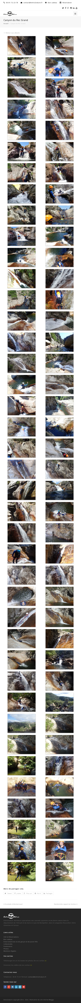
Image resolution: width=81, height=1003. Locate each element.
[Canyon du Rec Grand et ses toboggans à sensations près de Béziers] (21, 532)
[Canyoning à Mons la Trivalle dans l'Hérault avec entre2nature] (21, 172)
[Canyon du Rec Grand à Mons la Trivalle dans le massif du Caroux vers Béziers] (59, 109)
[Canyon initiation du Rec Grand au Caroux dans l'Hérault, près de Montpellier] (21, 850)
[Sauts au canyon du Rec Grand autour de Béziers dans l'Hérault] (59, 469)
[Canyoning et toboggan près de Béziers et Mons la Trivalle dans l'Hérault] (21, 320)
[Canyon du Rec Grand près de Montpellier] (59, 426)
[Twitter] (63, 8)
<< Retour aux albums (12, 33)
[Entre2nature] (10, 13)
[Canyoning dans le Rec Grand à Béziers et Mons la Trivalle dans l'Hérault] (21, 257)
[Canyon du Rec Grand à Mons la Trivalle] (59, 490)
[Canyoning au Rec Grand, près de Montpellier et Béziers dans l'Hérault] (21, 215)
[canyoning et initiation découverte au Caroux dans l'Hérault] (21, 829)
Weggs (51, 1000)
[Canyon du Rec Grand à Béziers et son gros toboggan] (21, 363)
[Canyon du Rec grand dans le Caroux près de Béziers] (59, 363)
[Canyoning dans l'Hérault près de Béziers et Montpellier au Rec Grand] (21, 299)
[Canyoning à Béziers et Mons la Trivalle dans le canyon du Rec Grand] (21, 151)
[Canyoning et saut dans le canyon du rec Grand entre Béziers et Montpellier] (59, 193)
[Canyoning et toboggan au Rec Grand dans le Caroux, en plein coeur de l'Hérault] (59, 723)
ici (45, 961)
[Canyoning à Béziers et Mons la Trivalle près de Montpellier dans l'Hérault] (59, 172)
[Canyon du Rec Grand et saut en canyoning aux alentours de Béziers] (21, 448)
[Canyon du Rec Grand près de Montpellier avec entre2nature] (59, 448)
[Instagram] (71, 8)
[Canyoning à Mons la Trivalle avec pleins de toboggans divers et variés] (59, 151)
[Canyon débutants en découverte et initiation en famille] (21, 808)
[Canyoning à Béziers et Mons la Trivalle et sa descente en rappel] (21, 278)
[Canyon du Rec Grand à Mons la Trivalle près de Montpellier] (21, 405)
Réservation (67, 3)
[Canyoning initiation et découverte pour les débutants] (59, 786)
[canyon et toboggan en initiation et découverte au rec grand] (59, 808)
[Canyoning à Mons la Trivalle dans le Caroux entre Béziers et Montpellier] (59, 257)
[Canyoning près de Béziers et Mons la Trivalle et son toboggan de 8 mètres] (59, 320)
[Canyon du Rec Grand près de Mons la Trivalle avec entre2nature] (59, 236)
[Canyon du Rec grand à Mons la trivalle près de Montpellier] (59, 130)
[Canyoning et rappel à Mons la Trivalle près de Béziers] (21, 426)
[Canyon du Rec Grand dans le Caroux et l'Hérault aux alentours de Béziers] (21, 384)
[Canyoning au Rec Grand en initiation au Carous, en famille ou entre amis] (59, 744)
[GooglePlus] (8, 986)
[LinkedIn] (74, 8)
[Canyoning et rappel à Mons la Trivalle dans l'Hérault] (59, 278)
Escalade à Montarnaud (13, 904)
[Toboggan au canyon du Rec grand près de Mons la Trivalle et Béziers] (59, 215)
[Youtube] (76, 8)
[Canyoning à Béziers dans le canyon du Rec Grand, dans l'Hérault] (59, 342)
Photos (6, 949)
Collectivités (8, 944)
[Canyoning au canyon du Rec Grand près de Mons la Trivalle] (59, 405)
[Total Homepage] (11, 918)
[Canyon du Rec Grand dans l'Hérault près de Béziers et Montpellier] (21, 66)
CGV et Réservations (11, 937)
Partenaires (8, 946)
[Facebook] (65, 8)
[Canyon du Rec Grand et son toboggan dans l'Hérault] (21, 490)
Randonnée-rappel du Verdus (65, 904)
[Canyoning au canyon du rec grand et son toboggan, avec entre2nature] (21, 88)
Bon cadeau (53, 3)
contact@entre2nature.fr (37, 977)
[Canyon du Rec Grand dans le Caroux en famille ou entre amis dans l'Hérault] (59, 850)
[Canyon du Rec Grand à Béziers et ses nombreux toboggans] (21, 130)
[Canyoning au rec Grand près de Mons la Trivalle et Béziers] (59, 299)
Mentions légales (10, 951)
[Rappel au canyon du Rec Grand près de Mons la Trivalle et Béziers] (59, 66)
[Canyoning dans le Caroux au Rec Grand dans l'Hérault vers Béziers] (21, 193)
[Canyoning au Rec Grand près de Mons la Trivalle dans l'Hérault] (59, 88)
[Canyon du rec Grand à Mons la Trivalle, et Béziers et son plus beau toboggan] (59, 45)
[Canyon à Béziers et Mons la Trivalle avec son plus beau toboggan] (59, 384)
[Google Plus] (68, 8)
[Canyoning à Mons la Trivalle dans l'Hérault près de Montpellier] (21, 109)
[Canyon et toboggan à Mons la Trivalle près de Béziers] (21, 236)
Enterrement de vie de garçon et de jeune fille (21, 942)
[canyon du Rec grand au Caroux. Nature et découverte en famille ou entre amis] (21, 765)
